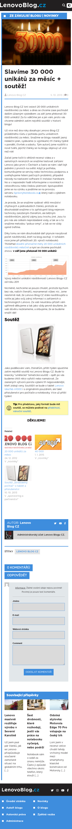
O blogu (43, 808)
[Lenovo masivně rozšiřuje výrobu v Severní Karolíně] (14, 704)
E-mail (16, 615)
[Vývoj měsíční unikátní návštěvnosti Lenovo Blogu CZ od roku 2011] (36, 266)
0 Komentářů (18, 567)
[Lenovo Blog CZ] (23, 6)
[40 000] (48, 442)
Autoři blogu (14, 808)
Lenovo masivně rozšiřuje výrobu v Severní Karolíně (11, 725)
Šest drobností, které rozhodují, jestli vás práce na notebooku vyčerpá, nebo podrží (35, 731)
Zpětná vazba (46, 814)
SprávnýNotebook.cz (26, 193)
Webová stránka (21, 629)
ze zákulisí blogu (25, 15)
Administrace (14, 821)
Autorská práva (16, 814)
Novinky (43, 801)
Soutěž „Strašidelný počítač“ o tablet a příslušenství (16, 486)
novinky (51, 15)
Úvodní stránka (15, 801)
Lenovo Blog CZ (16, 95)
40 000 (39, 451)
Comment (17, 643)
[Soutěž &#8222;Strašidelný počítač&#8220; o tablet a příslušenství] (18, 473)
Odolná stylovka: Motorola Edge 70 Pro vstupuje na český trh (58, 725)
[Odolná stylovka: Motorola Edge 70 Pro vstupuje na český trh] (59, 704)
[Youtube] (62, 790)
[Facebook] (68, 790)
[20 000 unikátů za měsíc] (18, 442)
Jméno (16, 601)
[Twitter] (52, 790)
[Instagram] (57, 790)
